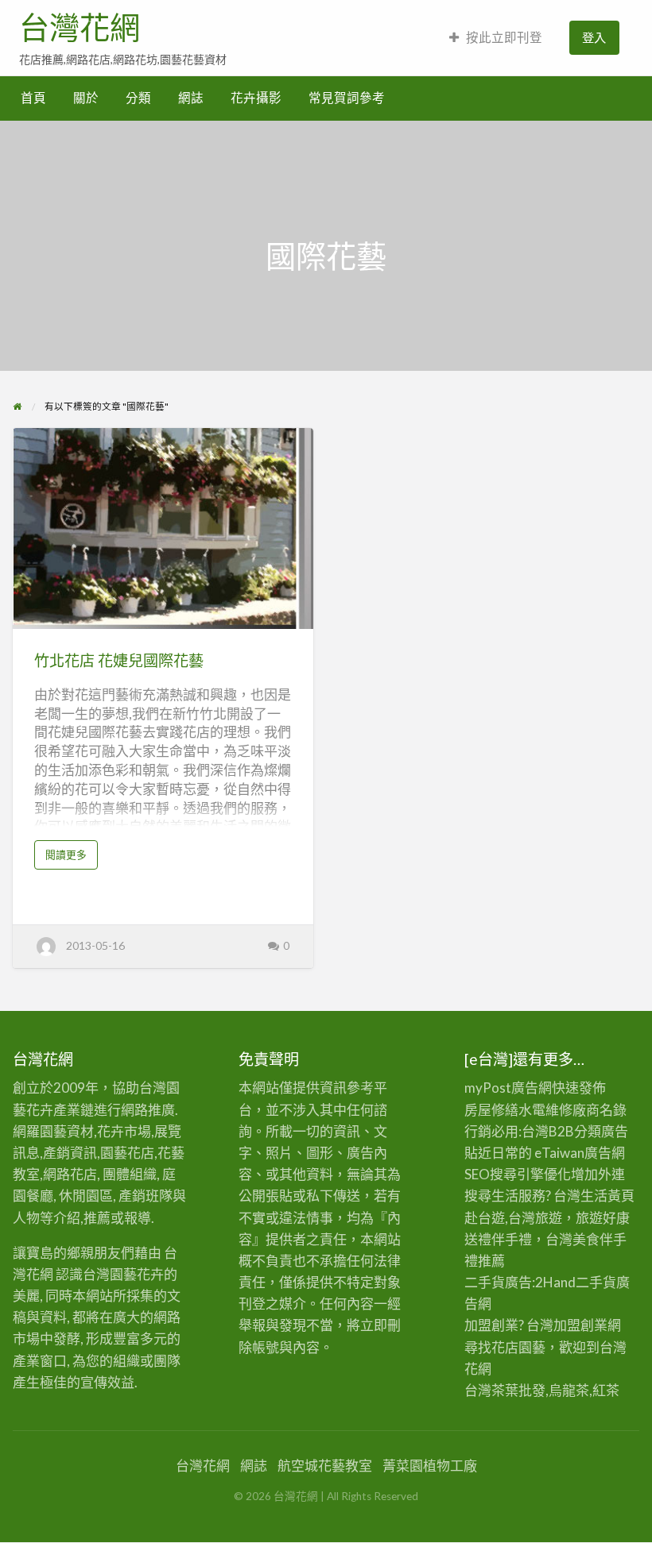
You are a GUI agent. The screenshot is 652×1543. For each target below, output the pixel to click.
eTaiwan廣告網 (579, 1152)
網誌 (191, 98)
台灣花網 (79, 28)
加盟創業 (580, 1325)
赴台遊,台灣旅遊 (513, 1217)
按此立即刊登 (504, 37)
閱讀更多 (70, 858)
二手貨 (596, 1282)
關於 (86, 98)
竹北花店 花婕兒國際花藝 (119, 660)
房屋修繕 (491, 1109)
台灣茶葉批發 (504, 1390)
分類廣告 (601, 1131)
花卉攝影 (256, 98)
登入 (594, 37)
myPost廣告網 (508, 1087)
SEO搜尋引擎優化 (517, 1174)
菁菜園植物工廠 (429, 1465)
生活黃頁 (607, 1195)
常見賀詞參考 (347, 98)
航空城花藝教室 (324, 1465)
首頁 (33, 98)
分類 (138, 98)
